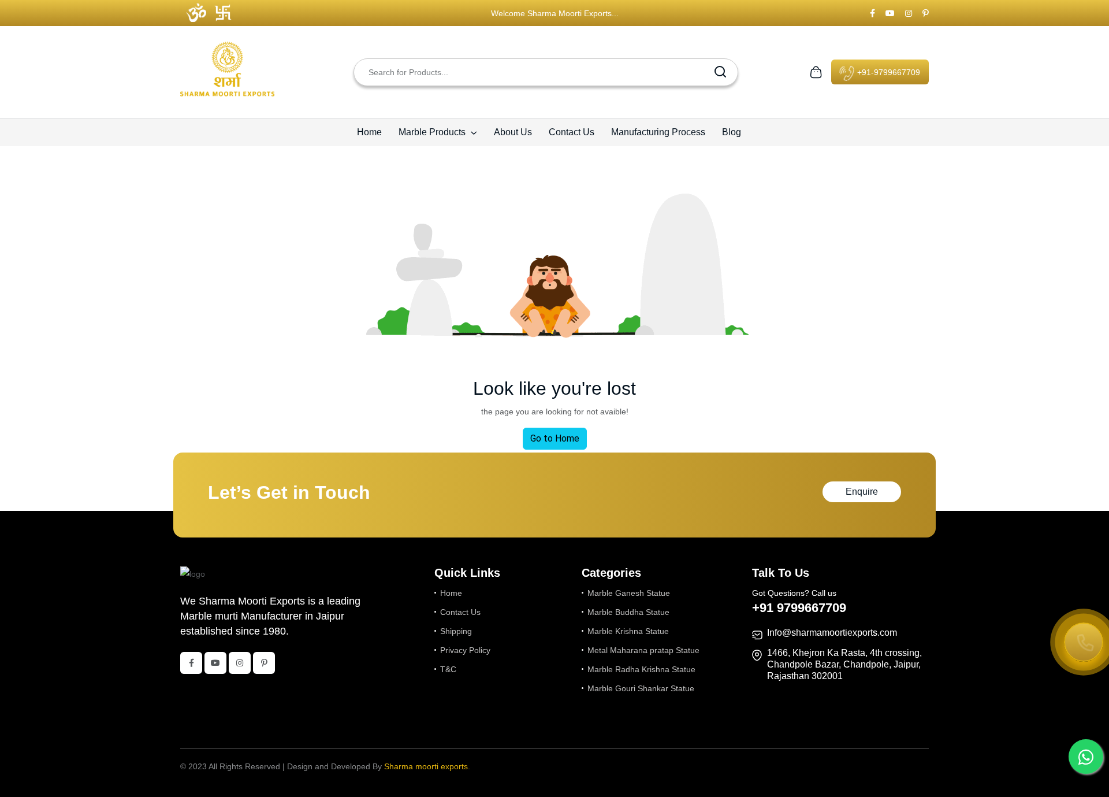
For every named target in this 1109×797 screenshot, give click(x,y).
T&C (448, 669)
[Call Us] (1083, 643)
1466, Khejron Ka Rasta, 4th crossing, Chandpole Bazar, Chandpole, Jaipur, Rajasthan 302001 (844, 664)
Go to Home (554, 438)
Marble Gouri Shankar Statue (640, 688)
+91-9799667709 (887, 72)
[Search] (720, 72)
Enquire (862, 491)
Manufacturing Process (658, 132)
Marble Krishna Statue (628, 631)
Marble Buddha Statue (628, 612)
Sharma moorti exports (426, 766)
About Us (513, 132)
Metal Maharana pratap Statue (643, 650)
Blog (731, 132)
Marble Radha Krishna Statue (641, 669)
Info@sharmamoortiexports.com (832, 632)
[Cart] (816, 71)
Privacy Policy (465, 650)
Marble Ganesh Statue (628, 593)
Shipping (456, 631)
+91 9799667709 (799, 607)
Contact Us (571, 132)
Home (369, 132)
